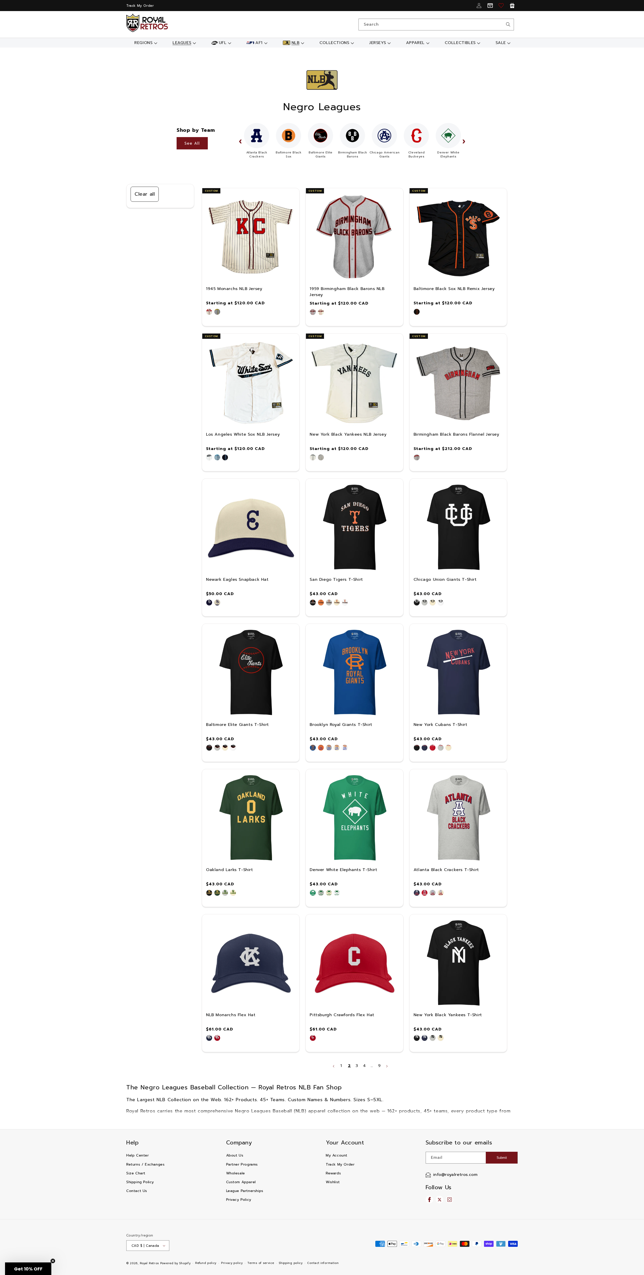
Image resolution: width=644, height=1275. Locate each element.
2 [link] (349, 1066)
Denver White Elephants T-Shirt (343, 870)
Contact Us (136, 1191)
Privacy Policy (238, 1199)
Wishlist (333, 1182)
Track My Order (140, 5)
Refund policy (205, 1263)
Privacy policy (232, 1263)
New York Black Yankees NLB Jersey (348, 434)
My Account (336, 1155)
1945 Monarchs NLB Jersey (234, 289)
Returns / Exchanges (145, 1164)
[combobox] (436, 24)
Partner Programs (242, 1164)
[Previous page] (334, 1066)
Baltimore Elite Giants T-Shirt (237, 725)
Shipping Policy (140, 1182)
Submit (502, 1158)
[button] (145, 43)
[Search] (508, 24)
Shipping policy (291, 1263)
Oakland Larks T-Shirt (229, 870)
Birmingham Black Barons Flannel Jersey (456, 434)
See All (192, 143)
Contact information (323, 1263)
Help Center (137, 1155)
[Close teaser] (52, 1260)
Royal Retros (149, 1263)
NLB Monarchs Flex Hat (231, 1015)
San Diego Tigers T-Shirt (336, 580)
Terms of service (260, 1263)
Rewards (333, 1173)
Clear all (145, 194)
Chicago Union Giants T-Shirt (445, 580)
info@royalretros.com (455, 1175)
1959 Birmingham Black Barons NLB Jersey (347, 292)
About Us (235, 1155)
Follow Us (439, 1187)
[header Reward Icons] (512, 5)
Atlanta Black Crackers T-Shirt (446, 870)
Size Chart (135, 1173)
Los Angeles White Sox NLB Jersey (243, 434)
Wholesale (235, 1173)
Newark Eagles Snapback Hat (237, 580)
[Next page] (387, 1066)
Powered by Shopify (175, 1263)
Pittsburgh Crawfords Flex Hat (342, 1015)
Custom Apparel (241, 1182)
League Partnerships (244, 1191)
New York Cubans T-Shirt (440, 725)
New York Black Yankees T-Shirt (448, 1015)
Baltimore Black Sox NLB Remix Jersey (454, 289)
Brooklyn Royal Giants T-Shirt (341, 725)
